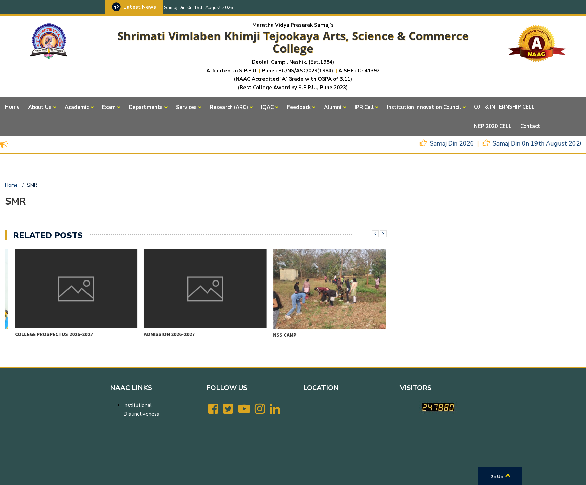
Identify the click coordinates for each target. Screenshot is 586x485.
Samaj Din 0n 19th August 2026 (198, 7)
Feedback (299, 107)
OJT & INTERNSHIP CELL (504, 106)
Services (186, 107)
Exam (109, 107)
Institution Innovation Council (424, 107)
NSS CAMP (275, 335)
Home (12, 106)
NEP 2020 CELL (493, 126)
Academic (77, 107)
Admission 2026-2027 (159, 334)
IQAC (267, 107)
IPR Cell (364, 107)
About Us (40, 107)
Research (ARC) (229, 107)
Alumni (332, 107)
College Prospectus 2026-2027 (44, 334)
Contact (530, 126)
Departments (146, 107)
